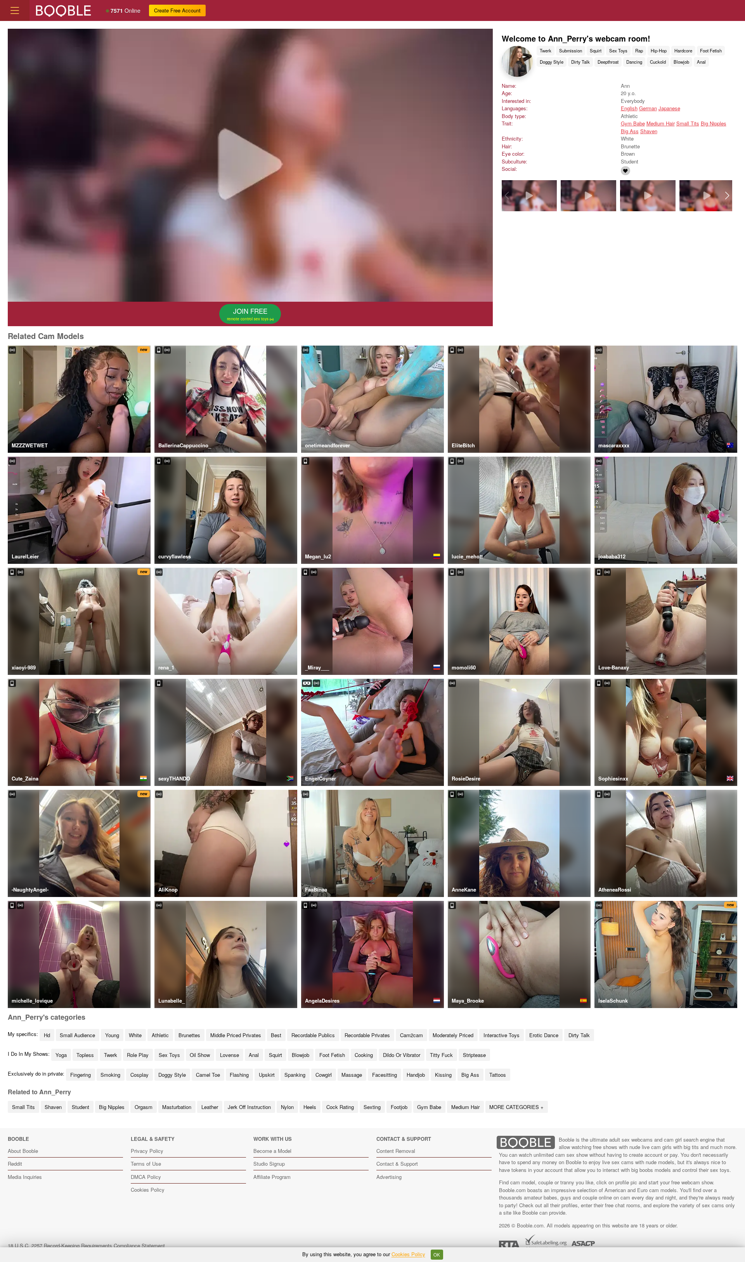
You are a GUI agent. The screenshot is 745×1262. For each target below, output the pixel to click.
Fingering (80, 1074)
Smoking (110, 1074)
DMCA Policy (146, 1176)
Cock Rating (340, 1107)
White (135, 1035)
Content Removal (395, 1150)
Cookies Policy (148, 1189)
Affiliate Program (272, 1176)
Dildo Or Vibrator (401, 1055)
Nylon (287, 1107)
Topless (85, 1055)
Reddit (15, 1163)
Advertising (389, 1176)
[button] (727, 195)
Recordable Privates (367, 1035)
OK (436, 1255)
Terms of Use (146, 1163)
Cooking (364, 1055)
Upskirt (267, 1074)
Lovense (229, 1055)
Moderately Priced (453, 1035)
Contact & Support (397, 1163)
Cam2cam (411, 1035)
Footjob (399, 1107)
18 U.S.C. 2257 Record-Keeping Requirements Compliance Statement (86, 1245)
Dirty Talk (580, 62)
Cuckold (658, 62)
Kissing (443, 1074)
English (629, 108)
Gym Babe (633, 123)
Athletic (160, 1035)
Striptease (474, 1055)
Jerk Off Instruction (249, 1107)
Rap (639, 50)
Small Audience (77, 1035)
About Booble (23, 1150)
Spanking (294, 1074)
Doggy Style (551, 62)
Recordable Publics (313, 1035)
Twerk (545, 50)
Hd (47, 1035)
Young (112, 1035)
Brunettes (189, 1035)
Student (80, 1107)
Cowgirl (323, 1074)
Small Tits (687, 123)
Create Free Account (177, 10)
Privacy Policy (147, 1150)
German (648, 108)
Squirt (595, 50)
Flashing (239, 1074)
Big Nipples (713, 123)
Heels (309, 1107)
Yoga (61, 1055)
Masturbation (176, 1107)
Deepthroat (608, 62)
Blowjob (681, 62)
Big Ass (630, 131)
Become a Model (272, 1150)
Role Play (138, 1055)
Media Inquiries (25, 1176)
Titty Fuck (441, 1055)
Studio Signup (269, 1163)
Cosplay (139, 1074)
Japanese (669, 108)
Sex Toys (618, 50)
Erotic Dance (543, 1035)
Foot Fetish (711, 50)
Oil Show (200, 1055)
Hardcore (683, 50)
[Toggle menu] (14, 10)
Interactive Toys (501, 1035)
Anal (701, 62)
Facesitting (384, 1074)
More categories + (516, 1107)
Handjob (416, 1074)
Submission (570, 50)
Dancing (634, 62)
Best (276, 1035)
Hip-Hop (659, 50)
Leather (209, 1107)
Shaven (648, 131)
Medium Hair (660, 123)
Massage (351, 1074)
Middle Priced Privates (235, 1035)
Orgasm (143, 1107)
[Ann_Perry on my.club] (625, 170)
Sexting (372, 1107)
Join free (248, 314)
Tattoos (497, 1074)
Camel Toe (208, 1074)
